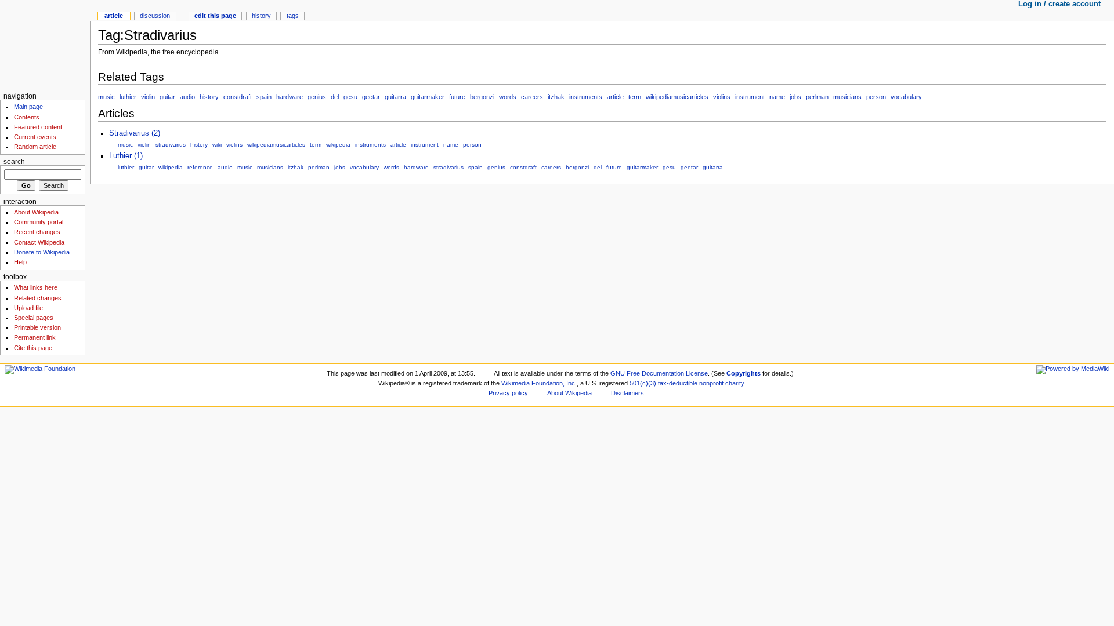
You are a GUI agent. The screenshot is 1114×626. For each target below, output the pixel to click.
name (777, 96)
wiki (217, 144)
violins (721, 96)
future (457, 96)
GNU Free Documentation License (659, 373)
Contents (26, 117)
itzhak (556, 96)
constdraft (237, 96)
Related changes (38, 297)
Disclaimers (627, 393)
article (615, 96)
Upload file (28, 307)
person (876, 96)
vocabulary (906, 96)
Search (14, 161)
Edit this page (215, 15)
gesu (350, 96)
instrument (750, 96)
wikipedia (338, 144)
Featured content (38, 126)
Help (20, 262)
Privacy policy (508, 393)
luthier (128, 96)
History (261, 15)
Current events (35, 136)
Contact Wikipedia (39, 242)
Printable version (37, 327)
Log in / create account (1059, 4)
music (106, 96)
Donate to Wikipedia (42, 252)
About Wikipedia (36, 212)
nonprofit (711, 383)
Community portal (38, 222)
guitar (167, 96)
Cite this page (33, 347)
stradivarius (170, 144)
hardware (289, 96)
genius (317, 96)
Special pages (33, 317)
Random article (35, 146)
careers (532, 96)
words (507, 96)
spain (264, 96)
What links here (35, 287)
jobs (795, 96)
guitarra (395, 96)
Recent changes (37, 231)
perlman (817, 96)
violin (148, 96)
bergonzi (482, 96)
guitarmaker (427, 96)
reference (200, 167)
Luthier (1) (126, 156)
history (209, 96)
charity (734, 383)
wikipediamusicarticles (677, 96)
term (634, 96)
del (335, 96)
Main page (28, 106)
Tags (293, 15)
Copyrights (743, 373)
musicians (847, 96)
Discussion (155, 15)
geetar (371, 96)
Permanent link (35, 337)
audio (187, 96)
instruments (585, 96)
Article (113, 15)
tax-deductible (677, 383)
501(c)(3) (643, 383)
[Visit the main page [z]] (45, 45)
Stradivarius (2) (134, 133)
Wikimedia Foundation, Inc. (539, 383)
